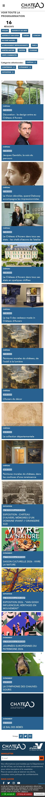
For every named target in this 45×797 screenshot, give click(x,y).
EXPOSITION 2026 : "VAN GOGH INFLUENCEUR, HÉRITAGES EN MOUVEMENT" (21, 605)
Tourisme (33, 50)
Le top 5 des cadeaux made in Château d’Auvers (19, 319)
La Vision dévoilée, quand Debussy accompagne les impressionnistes (21, 197)
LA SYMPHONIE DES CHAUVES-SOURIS (20, 688)
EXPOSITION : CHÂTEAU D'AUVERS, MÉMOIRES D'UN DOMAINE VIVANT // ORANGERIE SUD (21, 519)
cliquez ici (24, 791)
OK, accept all (8, 794)
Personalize (39, 794)
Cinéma (26, 36)
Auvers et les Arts (19, 31)
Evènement (23, 67)
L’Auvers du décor (12, 399)
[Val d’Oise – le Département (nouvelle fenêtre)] (36, 747)
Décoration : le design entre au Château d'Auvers (19, 116)
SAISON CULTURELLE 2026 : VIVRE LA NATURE (22, 563)
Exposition (6, 72)
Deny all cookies (25, 794)
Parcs (34, 45)
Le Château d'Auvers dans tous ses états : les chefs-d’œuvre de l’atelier (22, 238)
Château (29, 62)
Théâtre (22, 50)
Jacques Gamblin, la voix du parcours (18, 157)
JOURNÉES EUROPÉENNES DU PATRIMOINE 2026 (20, 647)
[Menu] (3, 5)
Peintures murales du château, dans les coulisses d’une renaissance (22, 475)
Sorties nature (8, 50)
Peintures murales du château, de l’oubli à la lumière (21, 360)
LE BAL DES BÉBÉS (13, 727)
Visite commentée (9, 55)
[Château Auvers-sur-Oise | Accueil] (32, 5)
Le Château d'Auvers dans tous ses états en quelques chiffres (21, 279)
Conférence (7, 67)
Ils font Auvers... (9, 40)
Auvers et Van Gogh (10, 36)
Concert (36, 36)
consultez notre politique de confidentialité (19, 774)
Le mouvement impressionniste (15, 45)
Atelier (5, 31)
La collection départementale (18, 436)
